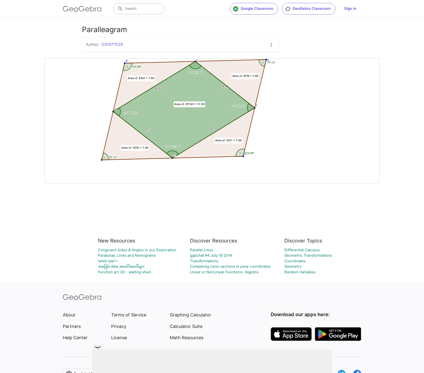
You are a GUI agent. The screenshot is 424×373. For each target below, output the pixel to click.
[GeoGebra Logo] (82, 9)
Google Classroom (257, 8)
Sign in (350, 8)
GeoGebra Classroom (312, 8)
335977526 (112, 44)
